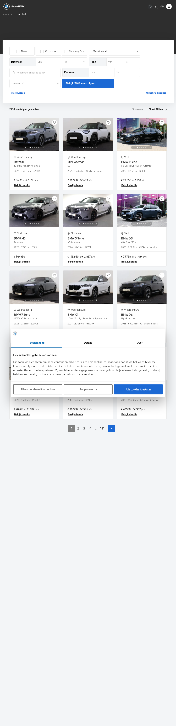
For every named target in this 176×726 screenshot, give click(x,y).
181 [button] (102, 428)
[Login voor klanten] (162, 6)
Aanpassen (86, 389)
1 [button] (71, 428)
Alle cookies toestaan (138, 389)
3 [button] (84, 428)
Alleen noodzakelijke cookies (37, 389)
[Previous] (25, 147)
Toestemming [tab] (36, 342)
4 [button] (90, 428)
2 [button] (78, 428)
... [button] (96, 428)
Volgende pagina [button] (111, 428)
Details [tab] (88, 342)
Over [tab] (139, 342)
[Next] (43, 147)
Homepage (7, 14)
